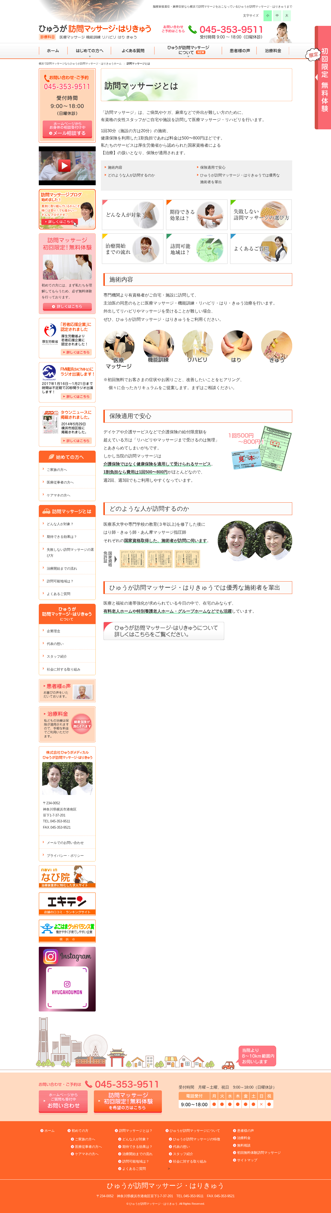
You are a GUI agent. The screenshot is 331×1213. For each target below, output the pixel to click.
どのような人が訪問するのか (131, 175)
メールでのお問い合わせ (65, 843)
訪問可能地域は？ (60, 581)
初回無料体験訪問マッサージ (259, 1153)
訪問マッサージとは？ (136, 1131)
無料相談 (244, 1145)
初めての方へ (89, 51)
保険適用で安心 (212, 167)
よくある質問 (132, 51)
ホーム (53, 51)
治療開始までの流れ (62, 568)
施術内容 (115, 167)
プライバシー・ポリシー (65, 856)
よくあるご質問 (58, 594)
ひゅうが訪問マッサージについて (188, 51)
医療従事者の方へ (60, 482)
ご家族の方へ (57, 470)
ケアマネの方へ (58, 495)
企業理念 (53, 631)
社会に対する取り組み (63, 669)
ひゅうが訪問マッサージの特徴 (196, 1139)
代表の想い (55, 644)
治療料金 (273, 51)
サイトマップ (247, 1160)
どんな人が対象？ (60, 524)
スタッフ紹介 (57, 656)
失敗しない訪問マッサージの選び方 (70, 552)
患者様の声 (239, 51)
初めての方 (80, 1131)
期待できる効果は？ (62, 537)
